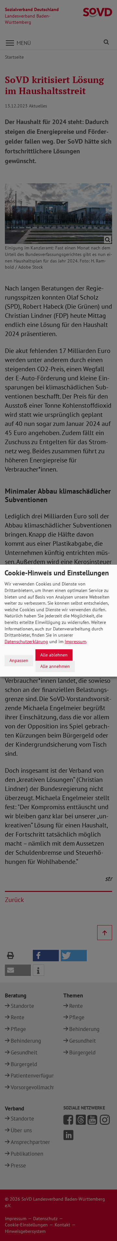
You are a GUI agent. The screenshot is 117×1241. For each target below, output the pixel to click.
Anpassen (18, 660)
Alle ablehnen (54, 655)
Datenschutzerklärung (26, 641)
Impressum (75, 641)
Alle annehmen (55, 666)
